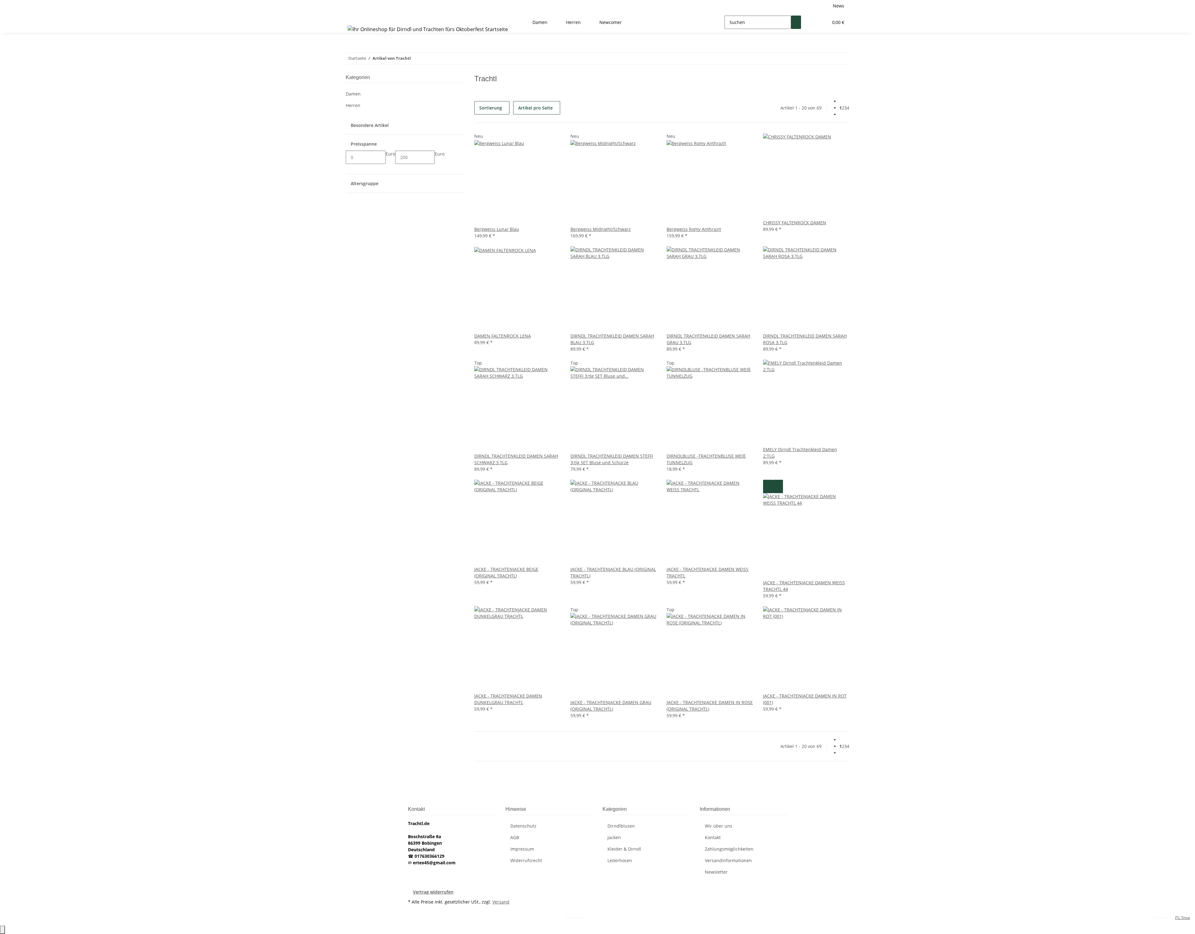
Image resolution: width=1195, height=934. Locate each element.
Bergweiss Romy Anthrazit (694, 229)
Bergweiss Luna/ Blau (496, 229)
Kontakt (713, 837)
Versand (500, 902)
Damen (353, 94)
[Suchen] (796, 22)
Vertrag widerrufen (433, 892)
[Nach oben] (2, 930)
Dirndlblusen (621, 826)
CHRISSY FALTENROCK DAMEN (794, 223)
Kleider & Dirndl (624, 849)
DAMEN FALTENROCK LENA (502, 336)
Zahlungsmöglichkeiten (729, 849)
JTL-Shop (1182, 917)
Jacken (614, 837)
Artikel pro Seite (535, 108)
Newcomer (610, 22)
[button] (811, 22)
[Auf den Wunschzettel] (778, 486)
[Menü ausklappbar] (353, 17)
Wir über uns (718, 826)
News (838, 6)
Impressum (522, 849)
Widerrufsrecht (526, 860)
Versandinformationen (728, 860)
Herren (353, 105)
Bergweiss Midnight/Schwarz (600, 229)
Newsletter (716, 872)
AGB (514, 837)
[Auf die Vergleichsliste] (768, 486)
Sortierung (490, 108)
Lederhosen (619, 860)
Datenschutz (523, 826)
